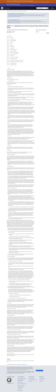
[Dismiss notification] (48, 13)
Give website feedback (23, 364)
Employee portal (41, 379)
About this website (42, 378)
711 (26, 369)
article (10, 14)
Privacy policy (30, 381)
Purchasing (13, 31)
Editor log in (41, 381)
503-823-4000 (20, 369)
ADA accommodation (32, 378)
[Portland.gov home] (5, 8)
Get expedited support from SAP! (40, 14)
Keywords (37, 31)
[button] (52, 8)
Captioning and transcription (33, 379)
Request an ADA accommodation (11, 369)
